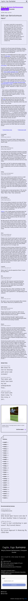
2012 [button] (5, 472)
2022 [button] (5, 451)
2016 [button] (6, 463)
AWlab (25, 598)
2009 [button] (6, 478)
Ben (4, 99)
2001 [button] (6, 495)
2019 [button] (5, 457)
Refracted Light (22, 130)
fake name (7, 56)
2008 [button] (6, 480)
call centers (4, 65)
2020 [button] (6, 455)
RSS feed (4, 591)
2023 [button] (5, 448)
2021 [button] (6, 453)
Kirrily (2, 211)
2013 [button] (6, 470)
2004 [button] (6, 489)
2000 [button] (5, 498)
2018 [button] (6, 459)
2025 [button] (5, 444)
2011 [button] (6, 474)
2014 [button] (6, 468)
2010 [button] (6, 476)
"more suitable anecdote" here (10, 71)
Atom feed (4, 593)
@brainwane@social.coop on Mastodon (11, 566)
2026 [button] (5, 442)
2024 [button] (5, 446)
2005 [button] (6, 487)
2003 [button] (6, 491)
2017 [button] (5, 461)
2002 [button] (6, 493)
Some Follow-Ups (7, 130)
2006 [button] (6, 485)
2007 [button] (6, 483)
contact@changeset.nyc (8, 565)
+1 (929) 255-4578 (6, 561)
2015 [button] (6, 465)
